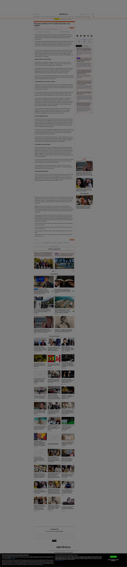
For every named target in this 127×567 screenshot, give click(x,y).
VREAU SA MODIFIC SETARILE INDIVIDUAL (113, 560)
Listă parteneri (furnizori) (59, 560)
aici (26, 562)
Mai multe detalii (12, 558)
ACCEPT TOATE (113, 556)
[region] (63, 560)
